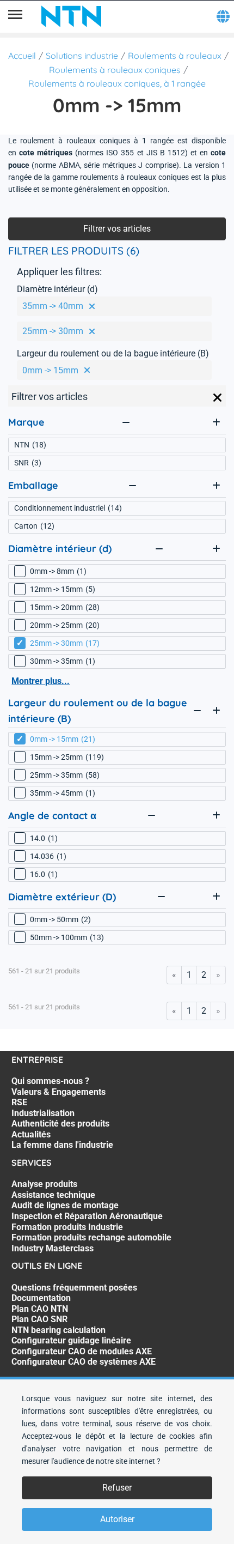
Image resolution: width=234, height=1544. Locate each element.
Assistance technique (53, 1195)
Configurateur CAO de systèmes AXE (83, 1362)
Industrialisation (43, 1113)
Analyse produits (44, 1184)
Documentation (41, 1298)
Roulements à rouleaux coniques (115, 69)
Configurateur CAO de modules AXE (81, 1351)
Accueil (22, 55)
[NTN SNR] (71, 16)
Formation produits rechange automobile (91, 1237)
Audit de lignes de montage (65, 1205)
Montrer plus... (40, 681)
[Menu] (15, 16)
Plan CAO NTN (39, 1309)
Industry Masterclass (52, 1248)
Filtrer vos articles (117, 228)
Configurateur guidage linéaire (71, 1340)
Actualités (31, 1134)
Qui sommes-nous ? (50, 1081)
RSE (19, 1102)
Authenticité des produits (60, 1123)
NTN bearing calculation (58, 1330)
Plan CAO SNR (39, 1319)
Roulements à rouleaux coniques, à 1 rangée (117, 83)
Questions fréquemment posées (74, 1287)
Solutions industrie (82, 55)
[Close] (218, 398)
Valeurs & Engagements (58, 1092)
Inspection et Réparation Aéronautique (87, 1216)
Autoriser (117, 1519)
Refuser (117, 1487)
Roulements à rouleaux (174, 55)
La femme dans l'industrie (62, 1145)
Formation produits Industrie (67, 1227)
